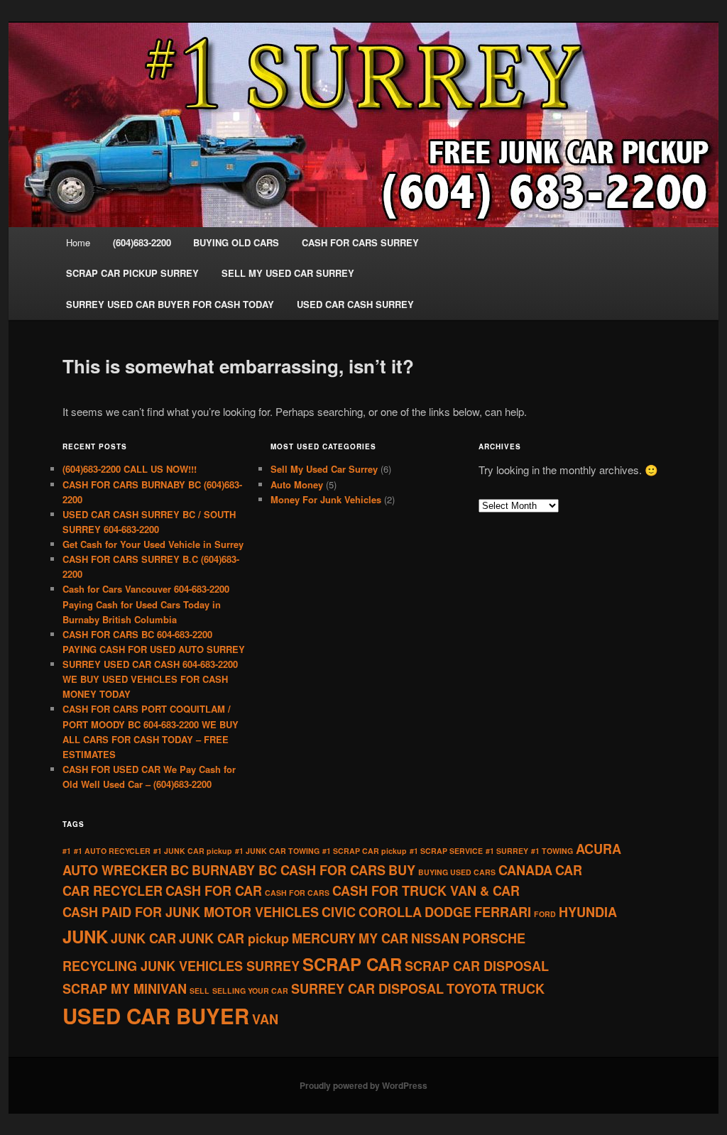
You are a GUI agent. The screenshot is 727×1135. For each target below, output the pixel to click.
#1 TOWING (552, 850)
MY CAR (383, 938)
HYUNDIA (588, 912)
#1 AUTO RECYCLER (112, 850)
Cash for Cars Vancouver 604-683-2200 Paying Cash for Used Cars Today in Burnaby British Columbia (145, 603)
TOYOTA (472, 989)
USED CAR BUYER (155, 1016)
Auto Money (296, 484)
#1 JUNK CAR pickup (192, 850)
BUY (401, 870)
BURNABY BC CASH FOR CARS (289, 870)
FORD (545, 914)
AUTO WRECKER (115, 870)
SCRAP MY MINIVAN (124, 989)
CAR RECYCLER (112, 891)
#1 (66, 850)
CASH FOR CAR (213, 891)
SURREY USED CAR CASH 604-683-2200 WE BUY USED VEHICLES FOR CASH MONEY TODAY (150, 679)
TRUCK (522, 989)
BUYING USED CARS (457, 872)
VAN (265, 1019)
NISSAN (435, 938)
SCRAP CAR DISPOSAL (477, 966)
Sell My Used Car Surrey (324, 469)
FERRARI (502, 912)
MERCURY (324, 938)
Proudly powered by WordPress (363, 1085)
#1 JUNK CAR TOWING (277, 850)
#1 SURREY (507, 850)
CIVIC (339, 912)
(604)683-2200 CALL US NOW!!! (129, 469)
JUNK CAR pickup (234, 938)
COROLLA (390, 912)
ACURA (598, 849)
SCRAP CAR (352, 964)
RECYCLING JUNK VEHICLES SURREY (181, 966)
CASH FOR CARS (297, 892)
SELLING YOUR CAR (250, 990)
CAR (568, 870)
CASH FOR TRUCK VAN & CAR (426, 891)
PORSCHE (493, 938)
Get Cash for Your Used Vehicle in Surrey (153, 544)
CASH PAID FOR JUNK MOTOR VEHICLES (190, 912)
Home (78, 242)
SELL (199, 990)
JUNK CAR (143, 938)
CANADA (525, 870)
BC (179, 870)
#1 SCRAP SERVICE (446, 850)
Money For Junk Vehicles (325, 499)
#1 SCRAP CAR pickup (364, 850)
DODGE (448, 912)
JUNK (85, 936)
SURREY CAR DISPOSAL (367, 989)
